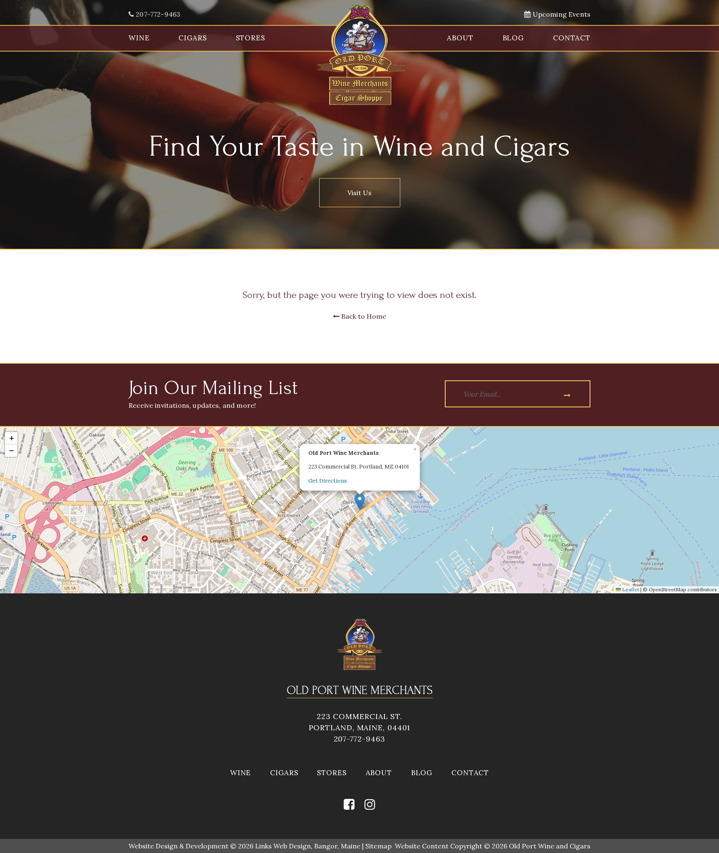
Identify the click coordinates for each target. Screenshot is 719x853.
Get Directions (327, 480)
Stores (250, 37)
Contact (571, 37)
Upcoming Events (560, 14)
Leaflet (630, 589)
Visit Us (359, 192)
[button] (360, 501)
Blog (513, 37)
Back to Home (363, 316)
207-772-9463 (157, 14)
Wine (139, 37)
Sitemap (378, 846)
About (460, 37)
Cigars (192, 37)
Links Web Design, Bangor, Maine (308, 846)
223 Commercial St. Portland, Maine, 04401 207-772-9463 (360, 728)
